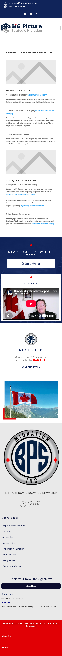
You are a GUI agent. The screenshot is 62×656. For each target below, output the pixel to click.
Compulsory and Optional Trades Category (20, 194)
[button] (31, 263)
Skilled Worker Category (37, 94)
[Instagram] (37, 13)
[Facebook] (25, 13)
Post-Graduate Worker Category (43, 223)
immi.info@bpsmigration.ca (23, 3)
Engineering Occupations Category (32, 205)
